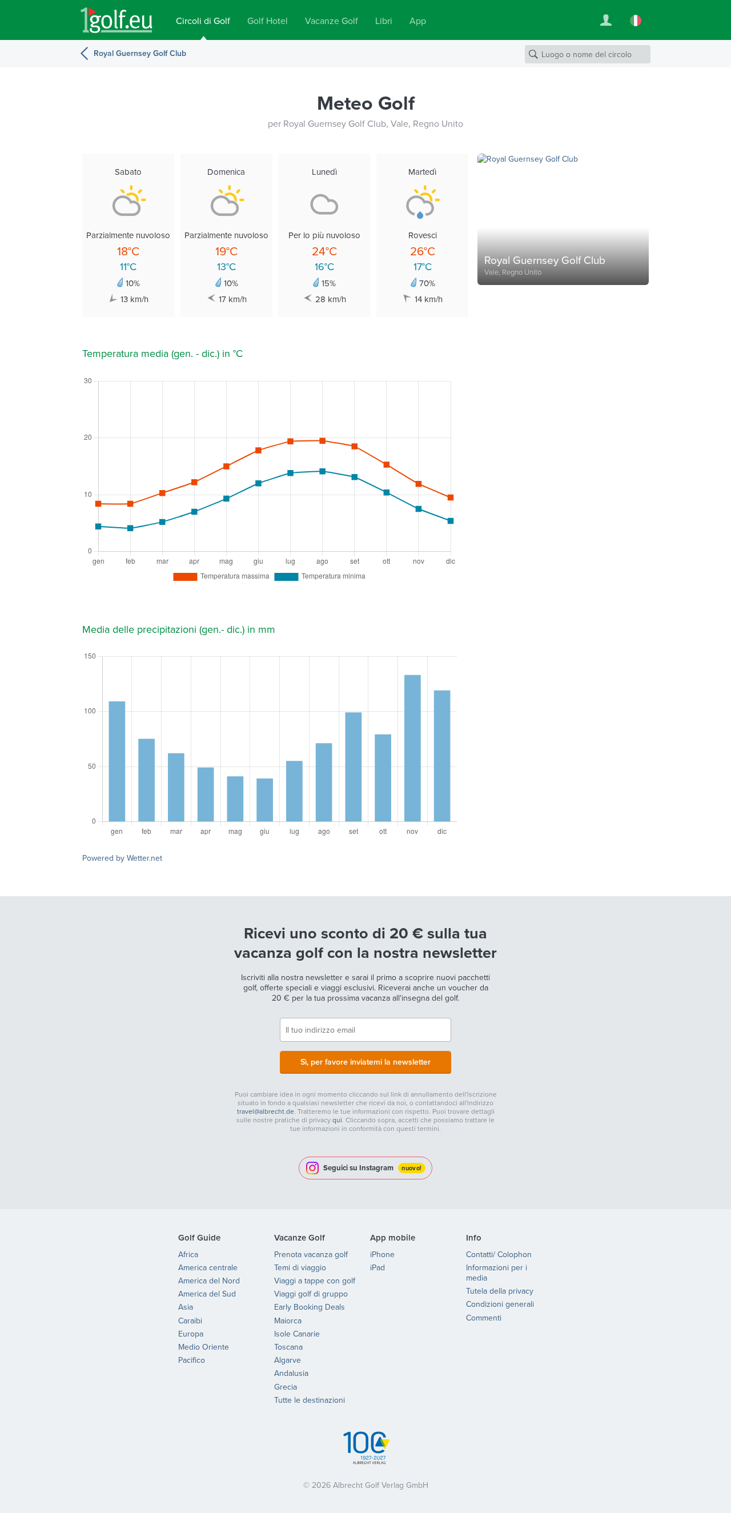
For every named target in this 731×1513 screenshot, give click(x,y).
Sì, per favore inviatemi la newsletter (365, 1061)
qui (337, 1120)
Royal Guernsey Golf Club (140, 53)
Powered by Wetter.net (122, 858)
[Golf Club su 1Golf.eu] (116, 20)
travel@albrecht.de (265, 1111)
